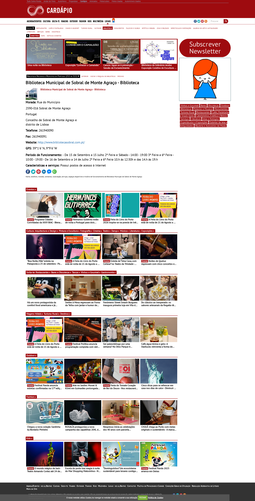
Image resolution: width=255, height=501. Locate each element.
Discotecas (213, 105)
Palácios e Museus (203, 108)
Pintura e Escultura (68, 230)
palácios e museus (133, 28)
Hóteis (38, 313)
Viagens (72, 486)
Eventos (30, 189)
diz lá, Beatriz (46, 486)
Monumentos (221, 108)
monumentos (119, 28)
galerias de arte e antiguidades (205, 28)
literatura (31, 31)
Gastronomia (107, 272)
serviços (40, 31)
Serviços (185, 118)
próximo (120, 76)
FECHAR (142, 497)
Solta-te (64, 486)
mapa (43, 35)
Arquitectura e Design (46, 230)
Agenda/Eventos (34, 21)
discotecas (56, 31)
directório (35, 35)
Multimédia (102, 486)
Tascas (75, 272)
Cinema (96, 230)
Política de (155, 497)
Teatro (106, 230)
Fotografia (85, 230)
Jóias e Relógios (211, 118)
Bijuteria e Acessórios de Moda (210, 125)
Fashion (82, 21)
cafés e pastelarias (56, 28)
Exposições (147, 230)
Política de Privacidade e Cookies (150, 486)
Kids (89, 21)
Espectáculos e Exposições (194, 122)
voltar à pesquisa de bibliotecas (102, 76)
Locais (110, 486)
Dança (114, 230)
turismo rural (86, 28)
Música (123, 230)
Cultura (56, 486)
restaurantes (41, 28)
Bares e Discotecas (60, 272)
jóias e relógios (163, 28)
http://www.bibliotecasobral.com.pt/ (61, 142)
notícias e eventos (54, 35)
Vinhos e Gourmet (90, 272)
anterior (84, 76)
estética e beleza (148, 28)
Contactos (131, 486)
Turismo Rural (51, 313)
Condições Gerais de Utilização (177, 486)
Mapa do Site (31, 489)
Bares (203, 105)
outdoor (97, 28)
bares (48, 31)
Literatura (134, 230)
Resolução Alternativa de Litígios (205, 486)
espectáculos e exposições (181, 28)
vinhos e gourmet (72, 28)
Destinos (64, 313)
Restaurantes (42, 272)
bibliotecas (107, 28)
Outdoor (74, 21)
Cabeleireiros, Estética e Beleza (211, 115)
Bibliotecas (186, 108)
